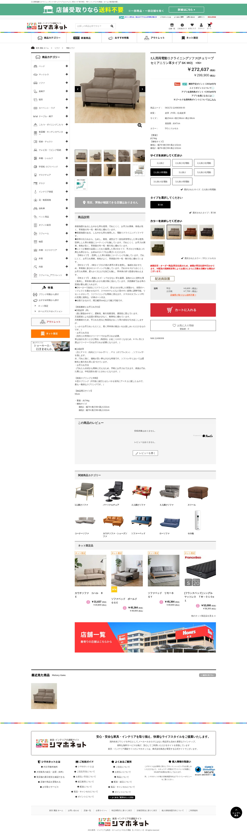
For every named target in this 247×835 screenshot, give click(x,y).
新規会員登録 (212, 17)
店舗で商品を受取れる (50, 782)
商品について (123, 777)
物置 (41, 241)
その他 (191, 533)
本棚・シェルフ (46, 158)
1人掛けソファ (81, 505)
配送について (86, 787)
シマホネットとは (165, 17)
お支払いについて (123, 772)
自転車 (42, 208)
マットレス (44, 74)
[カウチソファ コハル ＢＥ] (90, 570)
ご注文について (123, 767)
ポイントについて (86, 796)
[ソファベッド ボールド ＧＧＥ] (127, 570)
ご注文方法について (86, 771)
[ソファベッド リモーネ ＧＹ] (163, 570)
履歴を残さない (207, 675)
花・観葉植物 (45, 200)
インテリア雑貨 (46, 192)
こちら (213, 99)
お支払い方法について (86, 776)
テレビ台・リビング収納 (50, 150)
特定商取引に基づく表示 (122, 810)
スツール (192, 505)
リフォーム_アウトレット (50, 275)
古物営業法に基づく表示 (147, 810)
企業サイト (201, 17)
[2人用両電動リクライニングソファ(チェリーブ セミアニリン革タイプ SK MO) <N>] (44, 696)
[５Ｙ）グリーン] (157, 248)
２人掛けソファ (138, 505)
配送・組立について (123, 782)
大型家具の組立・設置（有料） (50, 772)
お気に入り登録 (185, 325)
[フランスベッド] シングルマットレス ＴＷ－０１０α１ (199, 597)
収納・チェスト (46, 141)
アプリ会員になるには (202, 96)
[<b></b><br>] (110, 87)
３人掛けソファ (166, 505)
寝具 (41, 99)
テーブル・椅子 (46, 116)
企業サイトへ (101, 810)
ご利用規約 (193, 810)
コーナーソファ (82, 533)
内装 (41, 267)
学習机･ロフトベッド (48, 166)
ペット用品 (44, 217)
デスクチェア (45, 175)
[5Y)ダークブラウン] (206, 232)
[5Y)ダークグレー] (157, 232)
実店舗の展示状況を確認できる (50, 777)
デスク (42, 183)
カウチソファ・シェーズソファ (115, 534)
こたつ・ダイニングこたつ (51, 124)
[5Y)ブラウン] (190, 232)
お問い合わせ (191, 17)
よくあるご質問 (178, 17)
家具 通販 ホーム (56, 810)
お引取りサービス (51, 787)
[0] (209, 25)
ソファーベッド (138, 533)
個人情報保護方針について (173, 810)
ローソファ (164, 533)
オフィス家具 (45, 225)
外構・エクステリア (48, 250)
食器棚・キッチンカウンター (51, 133)
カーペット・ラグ (47, 108)
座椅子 (42, 91)
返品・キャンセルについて (86, 791)
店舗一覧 (87, 810)
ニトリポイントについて (201, 88)
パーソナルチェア (111, 505)
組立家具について (86, 782)
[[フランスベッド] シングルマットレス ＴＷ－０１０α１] (200, 570)
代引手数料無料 (51, 767)
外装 (41, 258)
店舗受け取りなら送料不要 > (183, 295)
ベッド (42, 66)
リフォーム (44, 233)
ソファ (42, 83)
